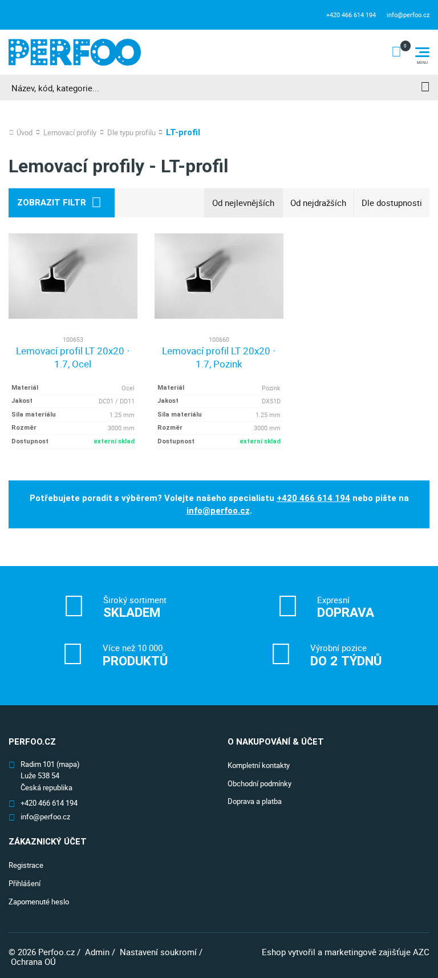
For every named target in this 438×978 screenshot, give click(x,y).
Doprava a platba (255, 801)
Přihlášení (24, 883)
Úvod (25, 132)
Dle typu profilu (131, 132)
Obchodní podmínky (259, 783)
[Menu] (422, 52)
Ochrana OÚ (33, 961)
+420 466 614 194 (351, 14)
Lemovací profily (69, 132)
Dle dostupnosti (392, 202)
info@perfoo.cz (408, 14)
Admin (97, 951)
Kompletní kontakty (259, 765)
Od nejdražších (318, 202)
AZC (421, 951)
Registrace (26, 865)
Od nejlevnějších (243, 202)
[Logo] (75, 52)
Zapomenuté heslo (39, 901)
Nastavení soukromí (158, 951)
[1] (425, 87)
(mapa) (68, 764)
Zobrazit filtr (51, 202)
